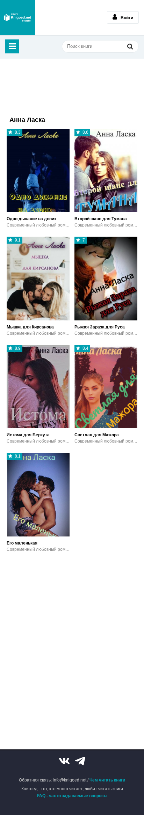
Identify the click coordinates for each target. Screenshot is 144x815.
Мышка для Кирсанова (30, 327)
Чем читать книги (107, 780)
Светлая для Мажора (96, 434)
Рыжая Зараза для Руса (99, 327)
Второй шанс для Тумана (100, 218)
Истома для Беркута (28, 434)
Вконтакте (64, 761)
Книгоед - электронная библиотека (17, 17)
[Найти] (130, 46)
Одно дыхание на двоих (32, 218)
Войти (127, 17)
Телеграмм (80, 761)
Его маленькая (22, 543)
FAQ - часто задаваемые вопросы (72, 795)
